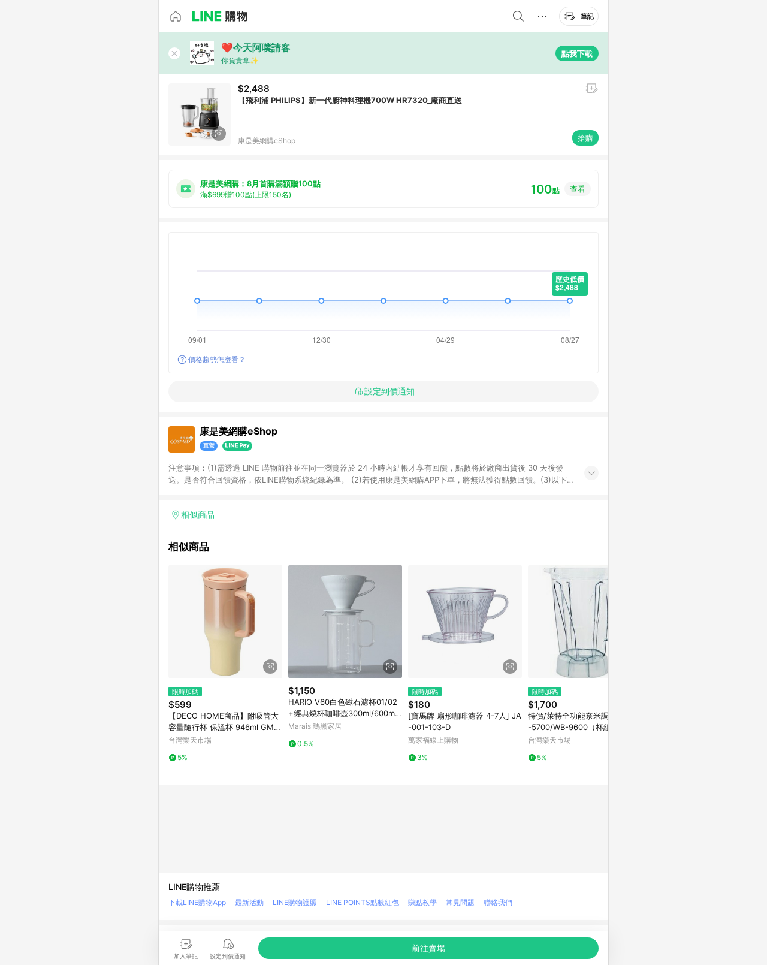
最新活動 (249, 902)
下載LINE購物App (197, 902)
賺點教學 (422, 902)
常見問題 (460, 902)
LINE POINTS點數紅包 (362, 902)
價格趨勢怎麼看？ (217, 359)
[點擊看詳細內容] (225, 621)
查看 (577, 189)
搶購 (585, 138)
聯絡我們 (498, 902)
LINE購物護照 (295, 902)
